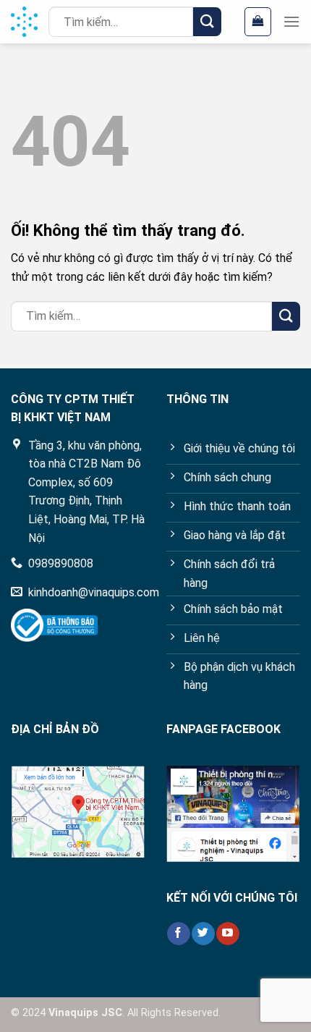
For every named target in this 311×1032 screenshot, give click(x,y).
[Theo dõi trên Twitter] (203, 933)
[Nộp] (207, 21)
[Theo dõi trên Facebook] (178, 933)
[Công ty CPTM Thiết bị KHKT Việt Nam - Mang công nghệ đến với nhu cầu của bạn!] (24, 22)
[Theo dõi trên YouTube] (227, 933)
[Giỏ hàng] (257, 21)
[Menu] (291, 21)
